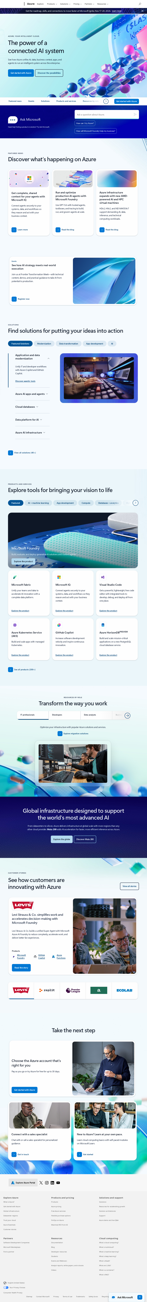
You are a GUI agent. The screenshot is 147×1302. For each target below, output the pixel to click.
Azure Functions (61, 956)
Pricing (76, 4)
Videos (53, 1270)
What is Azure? (8, 1202)
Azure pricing (56, 1206)
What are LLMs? (105, 1265)
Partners (88, 4)
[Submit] (135, 114)
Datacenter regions (10, 1216)
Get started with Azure (11, 1206)
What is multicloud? (106, 1247)
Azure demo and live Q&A (108, 1220)
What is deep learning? (107, 1256)
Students (54, 1256)
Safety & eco (93, 1296)
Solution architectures (107, 1211)
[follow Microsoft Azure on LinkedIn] (52, 1182)
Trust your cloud (9, 1220)
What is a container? (106, 1270)
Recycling (105, 1296)
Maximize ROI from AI (59, 1225)
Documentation (57, 1242)
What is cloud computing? (109, 1242)
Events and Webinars (59, 1261)
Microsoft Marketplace (11, 1247)
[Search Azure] (139, 3)
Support (102, 1216)
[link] (15, 102)
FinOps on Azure (57, 1220)
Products (51, 4)
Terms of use (67, 1296)
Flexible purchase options (60, 1216)
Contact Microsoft (43, 1296)
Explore (40, 4)
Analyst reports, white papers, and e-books (67, 1265)
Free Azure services (58, 1211)
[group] (73, 936)
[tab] (20, 343)
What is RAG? (104, 1275)
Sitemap (29, 1296)
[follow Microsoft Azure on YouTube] (58, 1182)
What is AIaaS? (104, 1261)
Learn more (116, 10)
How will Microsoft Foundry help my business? (95, 131)
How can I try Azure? (85, 123)
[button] (21, 990)
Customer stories (9, 1229)
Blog (53, 1247)
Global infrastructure (11, 1211)
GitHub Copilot (41, 956)
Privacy (56, 1296)
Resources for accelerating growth (112, 1206)
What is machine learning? (109, 1252)
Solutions (64, 4)
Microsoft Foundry (21, 956)
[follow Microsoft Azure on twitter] (41, 1182)
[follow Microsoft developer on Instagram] (47, 1182)
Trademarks (80, 1296)
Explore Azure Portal (25, 1182)
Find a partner (8, 1252)
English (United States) (16, 1283)
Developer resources (59, 1252)
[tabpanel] (73, 398)
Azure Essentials (9, 1225)
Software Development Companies (16, 1242)
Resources (101, 4)
